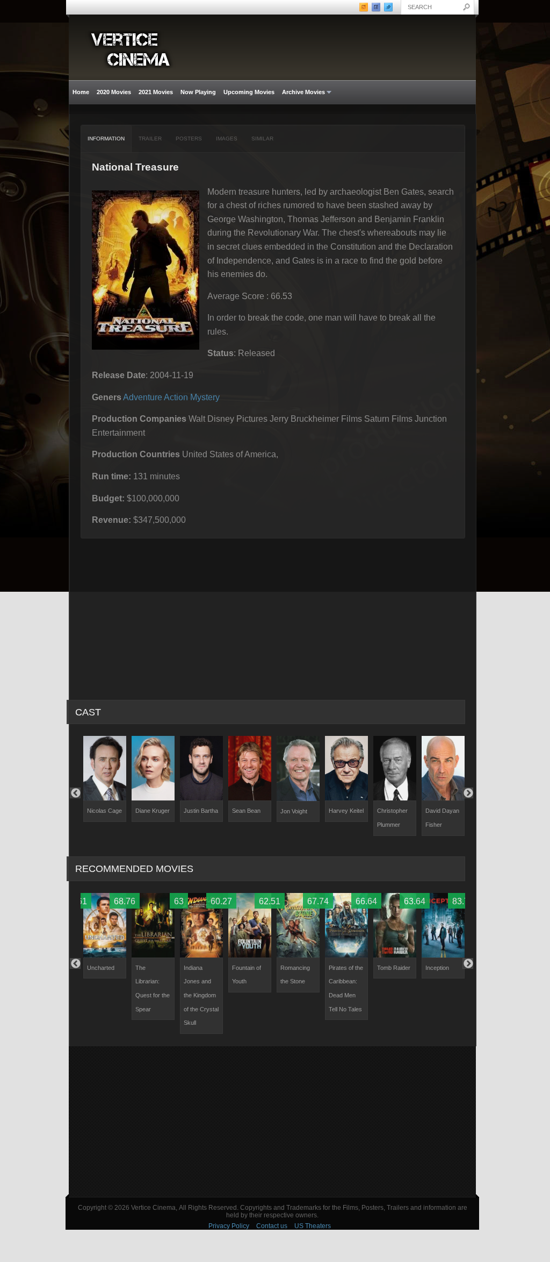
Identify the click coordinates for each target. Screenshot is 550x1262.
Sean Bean (246, 810)
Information (106, 138)
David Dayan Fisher (442, 817)
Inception (437, 968)
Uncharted (100, 968)
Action (176, 397)
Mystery (205, 397)
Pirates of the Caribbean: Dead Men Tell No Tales (346, 988)
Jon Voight (293, 811)
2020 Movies (114, 92)
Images (226, 138)
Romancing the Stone (295, 975)
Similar (262, 138)
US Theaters (312, 1226)
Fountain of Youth (246, 975)
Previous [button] (75, 793)
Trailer (150, 138)
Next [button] (467, 793)
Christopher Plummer (392, 817)
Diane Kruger (152, 810)
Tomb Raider (393, 968)
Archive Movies (301, 92)
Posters (189, 138)
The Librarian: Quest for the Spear (152, 988)
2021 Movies (156, 92)
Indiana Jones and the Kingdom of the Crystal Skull (201, 995)
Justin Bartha (201, 810)
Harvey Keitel (346, 810)
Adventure (142, 397)
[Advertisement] (272, 1121)
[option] (105, 779)
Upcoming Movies (248, 92)
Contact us (271, 1226)
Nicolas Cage (104, 810)
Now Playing (198, 92)
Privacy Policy (228, 1226)
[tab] (106, 138)
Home (81, 92)
